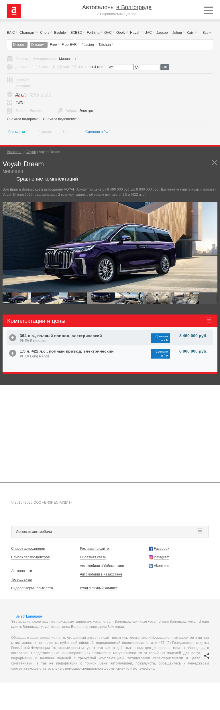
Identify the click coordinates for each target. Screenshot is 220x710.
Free (53, 45)
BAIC (11, 33)
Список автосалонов (28, 549)
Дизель (36, 111)
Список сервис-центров (30, 557)
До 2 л (20, 94)
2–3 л (34, 94)
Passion (87, 45)
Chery (45, 33)
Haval (134, 33)
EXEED (76, 33)
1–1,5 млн (40, 67)
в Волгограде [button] (134, 7)
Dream (18, 45)
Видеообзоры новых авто (32, 588)
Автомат (22, 80)
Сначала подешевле (60, 119)
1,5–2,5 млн (59, 67)
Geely (120, 33)
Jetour (177, 33)
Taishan (105, 45)
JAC (148, 33)
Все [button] (206, 33)
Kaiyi (191, 33)
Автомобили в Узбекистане (102, 566)
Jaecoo (162, 33)
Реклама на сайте (94, 549)
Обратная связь (93, 557)
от (111, 67)
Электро (86, 111)
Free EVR (69, 45)
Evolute (60, 33)
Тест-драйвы (21, 580)
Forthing (93, 33)
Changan (26, 33)
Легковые (23, 59)
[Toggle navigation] (208, 10)
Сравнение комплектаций (47, 179)
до (137, 67)
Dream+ (37, 45)
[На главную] (14, 11)
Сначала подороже (22, 119)
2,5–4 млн (79, 67)
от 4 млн (96, 67)
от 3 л (46, 94)
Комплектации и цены (36, 321)
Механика (23, 86)
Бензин (21, 111)
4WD (19, 103)
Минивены (67, 59)
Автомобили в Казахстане (101, 574)
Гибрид (71, 111)
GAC (108, 33)
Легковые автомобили (34, 532)
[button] (212, 207)
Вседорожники (45, 59)
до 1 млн (22, 67)
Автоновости (21, 571)
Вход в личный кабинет (99, 588)
